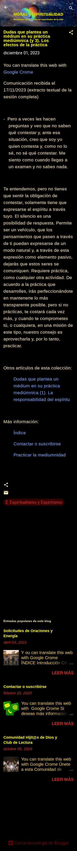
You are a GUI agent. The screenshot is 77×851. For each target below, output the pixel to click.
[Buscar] (71, 8)
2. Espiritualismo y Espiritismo (33, 502)
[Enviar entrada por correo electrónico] (6, 493)
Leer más (63, 672)
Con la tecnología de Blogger (41, 842)
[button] (71, 33)
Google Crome (18, 72)
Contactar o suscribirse (24, 687)
